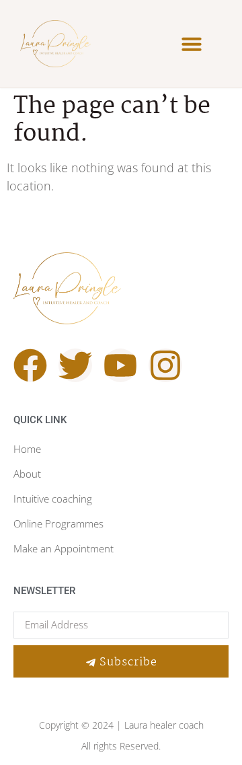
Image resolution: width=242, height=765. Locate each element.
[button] (191, 44)
